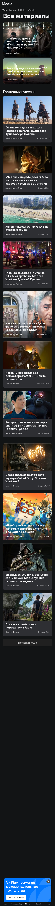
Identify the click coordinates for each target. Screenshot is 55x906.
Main (4, 10)
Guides (32, 10)
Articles (22, 10)
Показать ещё (27, 642)
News (12, 10)
